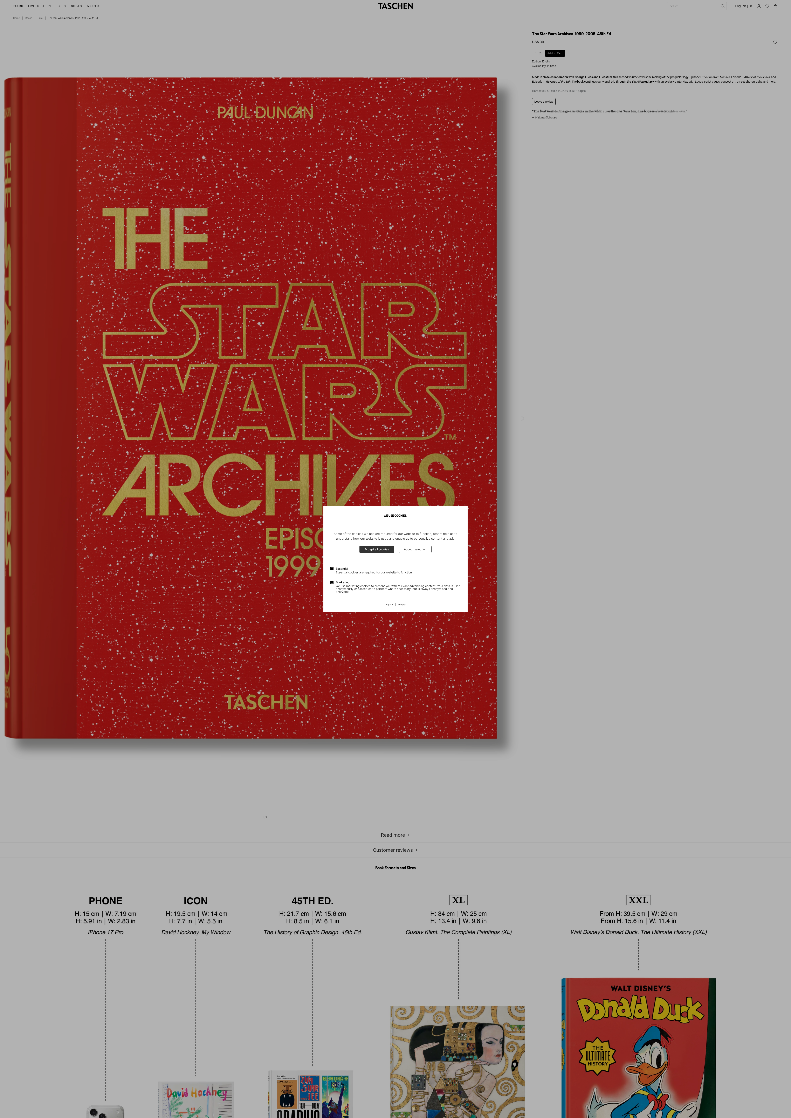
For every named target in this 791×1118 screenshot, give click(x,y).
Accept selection (415, 549)
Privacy (402, 605)
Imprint (389, 605)
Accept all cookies (376, 549)
